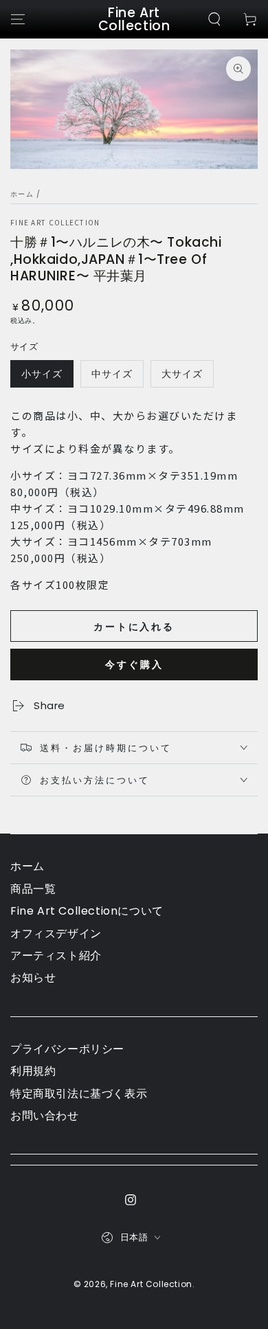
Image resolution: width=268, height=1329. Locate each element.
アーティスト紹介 (56, 955)
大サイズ (182, 374)
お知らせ (33, 977)
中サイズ (112, 374)
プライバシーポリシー (67, 1049)
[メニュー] (18, 19)
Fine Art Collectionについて (87, 911)
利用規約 (33, 1071)
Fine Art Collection (55, 222)
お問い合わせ (44, 1116)
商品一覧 (33, 889)
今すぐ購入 (134, 664)
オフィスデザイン (56, 933)
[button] (214, 19)
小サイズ (42, 374)
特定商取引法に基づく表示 (78, 1094)
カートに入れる (134, 627)
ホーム (22, 194)
